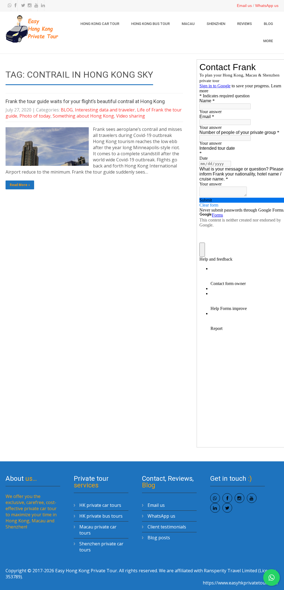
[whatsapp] (8, 5)
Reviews (244, 24)
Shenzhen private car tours (101, 547)
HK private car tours (100, 505)
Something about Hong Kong (83, 116)
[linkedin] (41, 5)
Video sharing (130, 116)
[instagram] (28, 5)
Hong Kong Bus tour (150, 24)
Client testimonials (167, 527)
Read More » (20, 185)
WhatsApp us (266, 5)
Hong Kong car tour (99, 24)
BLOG (268, 24)
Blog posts (159, 538)
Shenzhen (216, 24)
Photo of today (34, 116)
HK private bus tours (101, 516)
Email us (244, 5)
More (268, 41)
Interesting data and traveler (105, 110)
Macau (188, 24)
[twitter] (21, 5)
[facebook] (15, 5)
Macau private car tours (97, 530)
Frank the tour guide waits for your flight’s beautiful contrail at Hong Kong (85, 101)
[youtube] (35, 5)
